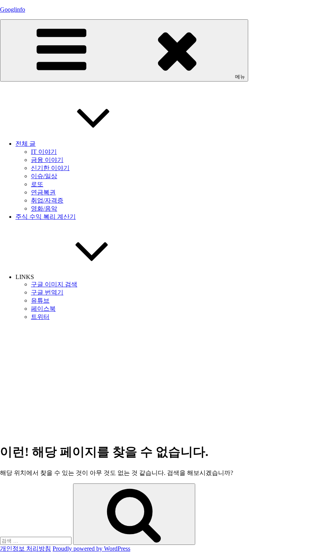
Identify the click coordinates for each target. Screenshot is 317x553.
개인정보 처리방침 (25, 548)
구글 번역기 (47, 292)
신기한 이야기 (50, 168)
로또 (37, 184)
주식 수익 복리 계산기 (45, 216)
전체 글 (25, 143)
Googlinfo (12, 9)
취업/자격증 (47, 200)
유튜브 (40, 300)
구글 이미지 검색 (54, 284)
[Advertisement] (158, 381)
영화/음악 (44, 208)
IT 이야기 (44, 151)
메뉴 (240, 77)
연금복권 (43, 192)
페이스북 (43, 308)
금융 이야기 (47, 160)
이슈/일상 (44, 176)
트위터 (40, 316)
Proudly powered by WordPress (91, 548)
